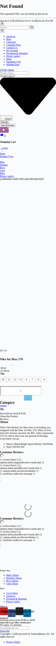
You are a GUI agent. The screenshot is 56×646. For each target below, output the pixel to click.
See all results (7, 125)
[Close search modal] (2, 24)
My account (12, 50)
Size (2, 373)
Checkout (11, 42)
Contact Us (11, 47)
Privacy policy (13, 56)
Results (4, 122)
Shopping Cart (13, 61)
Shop (8, 59)
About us (10, 36)
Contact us (4, 618)
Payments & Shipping (17, 53)
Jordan (3, 405)
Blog (8, 39)
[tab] (28, 416)
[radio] (3, 379)
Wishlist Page (12, 64)
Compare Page (13, 45)
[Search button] (31, 27)
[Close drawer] (2, 31)
